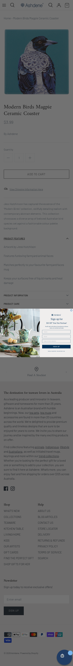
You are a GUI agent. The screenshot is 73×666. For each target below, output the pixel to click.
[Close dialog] (71, 310)
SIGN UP (56, 347)
